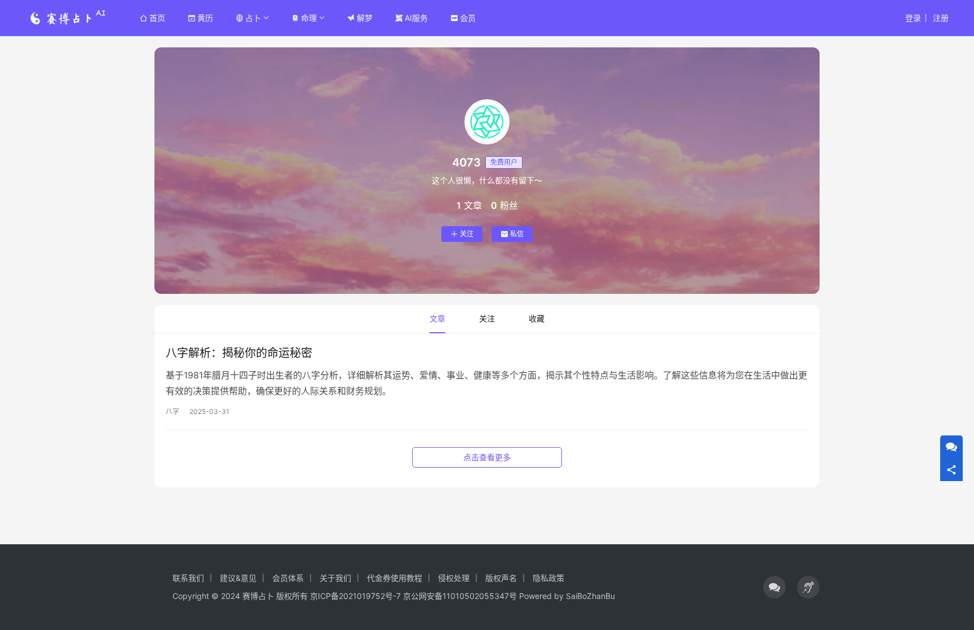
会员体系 (288, 578)
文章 (437, 318)
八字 (172, 411)
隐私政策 (548, 578)
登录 (913, 18)
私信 (517, 234)
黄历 (205, 18)
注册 (941, 18)
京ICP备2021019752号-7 (355, 596)
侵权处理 (454, 578)
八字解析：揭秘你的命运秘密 (239, 353)
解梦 (365, 18)
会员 (468, 18)
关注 (466, 234)
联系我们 (188, 578)
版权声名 (501, 578)
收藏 (536, 318)
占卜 (253, 18)
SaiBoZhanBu (590, 596)
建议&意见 (238, 578)
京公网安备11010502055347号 (460, 596)
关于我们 (335, 578)
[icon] (774, 587)
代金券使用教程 (394, 578)
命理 (309, 18)
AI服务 (416, 18)
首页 (157, 18)
